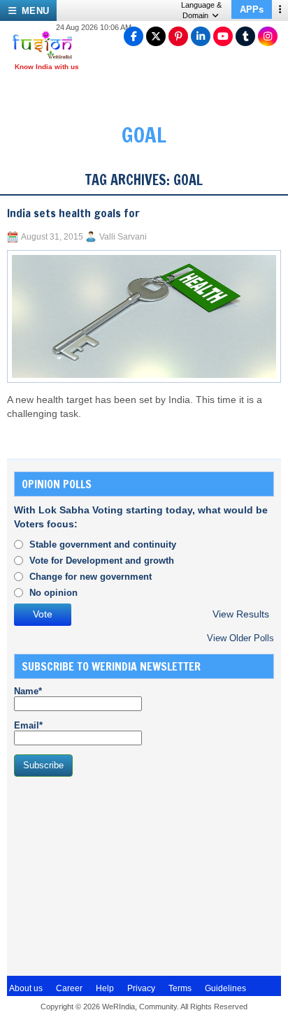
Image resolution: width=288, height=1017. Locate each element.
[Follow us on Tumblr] (245, 36)
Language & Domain (201, 10)
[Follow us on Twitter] (156, 36)
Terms (180, 988)
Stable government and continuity (102, 544)
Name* (28, 691)
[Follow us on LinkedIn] (200, 36)
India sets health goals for (73, 213)
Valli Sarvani (123, 237)
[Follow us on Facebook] (133, 36)
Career (69, 988)
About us (26, 988)
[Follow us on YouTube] (223, 36)
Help (105, 988)
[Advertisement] (119, 874)
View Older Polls (240, 638)
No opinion (53, 592)
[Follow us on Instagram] (268, 36)
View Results (241, 614)
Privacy (141, 988)
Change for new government (90, 576)
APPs (252, 9)
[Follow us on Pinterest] (178, 36)
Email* (28, 725)
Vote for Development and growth (101, 560)
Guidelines (225, 988)
